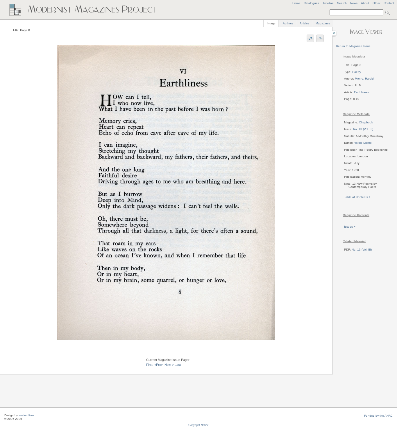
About (365, 3)
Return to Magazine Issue (353, 46)
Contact (389, 3)
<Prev (158, 364)
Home (296, 3)
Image (271, 23)
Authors (288, 23)
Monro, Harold (364, 78)
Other (376, 3)
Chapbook (366, 122)
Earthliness (361, 92)
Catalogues (311, 3)
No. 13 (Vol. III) (363, 129)
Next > (169, 364)
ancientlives (26, 415)
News (353, 3)
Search (342, 3)
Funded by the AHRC (378, 415)
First (149, 364)
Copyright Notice (198, 425)
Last (178, 364)
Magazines (323, 23)
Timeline (328, 3)
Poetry (356, 71)
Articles (304, 23)
